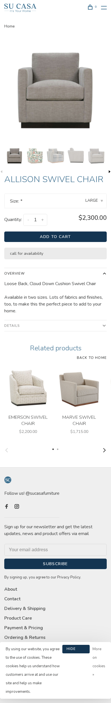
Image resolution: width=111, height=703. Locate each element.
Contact (12, 599)
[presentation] (14, 156)
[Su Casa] (7, 480)
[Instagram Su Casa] (17, 507)
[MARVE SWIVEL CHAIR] (79, 388)
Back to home (92, 357)
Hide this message (76, 650)
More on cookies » (98, 662)
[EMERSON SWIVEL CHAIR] (28, 388)
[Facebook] (6, 507)
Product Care (18, 618)
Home (9, 26)
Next (104, 450)
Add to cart (55, 236)
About (10, 589)
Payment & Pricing (23, 628)
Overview (14, 273)
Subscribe (55, 564)
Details (12, 325)
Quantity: (13, 219)
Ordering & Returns (25, 637)
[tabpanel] (55, 90)
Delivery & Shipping (25, 608)
